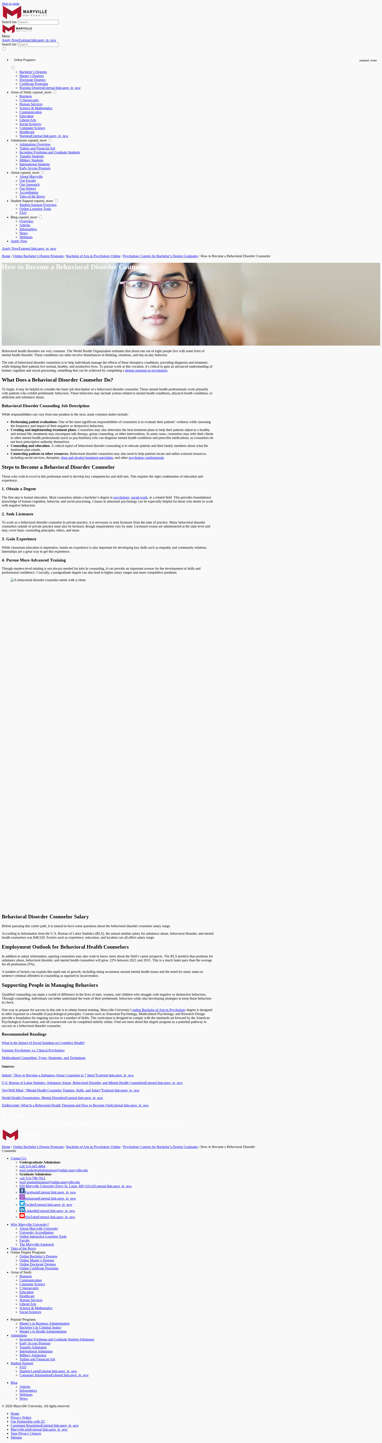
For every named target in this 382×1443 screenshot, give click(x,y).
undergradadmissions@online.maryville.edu (53, 1170)
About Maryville (31, 176)
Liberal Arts (27, 120)
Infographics (28, 229)
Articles (24, 225)
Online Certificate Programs (38, 1268)
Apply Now (29, 40)
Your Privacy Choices (26, 1433)
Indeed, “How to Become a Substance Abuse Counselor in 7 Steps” (68, 1075)
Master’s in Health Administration (43, 1331)
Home (6, 256)
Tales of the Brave (32, 196)
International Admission (36, 1351)
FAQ (23, 213)
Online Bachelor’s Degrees (38, 1256)
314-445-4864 (32, 1166)
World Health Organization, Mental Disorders (52, 1098)
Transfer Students (31, 156)
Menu (6, 36)
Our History (27, 188)
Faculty (24, 1240)
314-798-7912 (32, 1178)
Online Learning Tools (35, 209)
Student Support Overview (38, 205)
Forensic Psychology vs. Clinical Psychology (33, 1050)
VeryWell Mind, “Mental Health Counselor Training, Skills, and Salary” (70, 1090)
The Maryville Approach (36, 1244)
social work (139, 497)
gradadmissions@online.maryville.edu (49, 1182)
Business (25, 96)
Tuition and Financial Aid (37, 148)
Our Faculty (27, 180)
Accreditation (28, 192)
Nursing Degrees (50, 88)
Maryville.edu (39, 1429)
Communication (30, 112)
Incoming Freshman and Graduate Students (49, 152)
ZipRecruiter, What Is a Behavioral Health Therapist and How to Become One (75, 1105)
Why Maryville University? (30, 1224)
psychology (122, 497)
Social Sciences (30, 124)
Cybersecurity (29, 100)
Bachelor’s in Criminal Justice (40, 1327)
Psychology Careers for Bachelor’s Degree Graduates (160, 256)
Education (26, 116)
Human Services (30, 104)
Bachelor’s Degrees (33, 72)
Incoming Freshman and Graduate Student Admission (56, 1339)
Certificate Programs (33, 84)
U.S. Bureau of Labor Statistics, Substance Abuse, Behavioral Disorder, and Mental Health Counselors (92, 1083)
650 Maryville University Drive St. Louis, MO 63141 (75, 1186)
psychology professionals (146, 458)
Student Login (48, 1371)
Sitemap (16, 1437)
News (23, 233)
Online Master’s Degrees (36, 1260)
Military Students (31, 160)
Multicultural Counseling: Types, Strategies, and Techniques (44, 1058)
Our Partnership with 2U (28, 1421)
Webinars (25, 237)
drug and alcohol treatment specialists (87, 458)
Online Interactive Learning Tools (43, 1236)
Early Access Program (34, 168)
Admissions (19, 1335)
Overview (26, 221)
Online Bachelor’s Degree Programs (38, 256)
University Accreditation (36, 1232)
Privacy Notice (21, 1417)
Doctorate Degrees (32, 80)
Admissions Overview (35, 144)
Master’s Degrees (31, 76)
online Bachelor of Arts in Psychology (159, 1010)
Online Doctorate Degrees (37, 1264)
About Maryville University (38, 1228)
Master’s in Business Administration (44, 1323)
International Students (34, 164)
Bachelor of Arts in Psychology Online (93, 256)
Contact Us (18, 1158)
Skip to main (10, 4)
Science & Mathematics (35, 108)
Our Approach (29, 184)
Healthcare (26, 132)
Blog (14, 1382)
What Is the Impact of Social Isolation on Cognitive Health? (43, 1043)
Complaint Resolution (45, 1425)
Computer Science (32, 128)
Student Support (22, 1363)
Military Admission (32, 1355)
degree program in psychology (146, 370)
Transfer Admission (33, 1347)
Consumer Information (54, 1375)
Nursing (43, 136)
